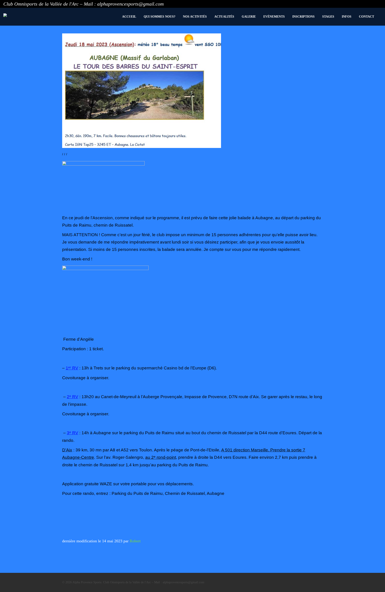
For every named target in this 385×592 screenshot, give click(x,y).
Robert (135, 541)
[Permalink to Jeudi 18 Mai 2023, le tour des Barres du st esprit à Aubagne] (141, 90)
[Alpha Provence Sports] (5, 15)
